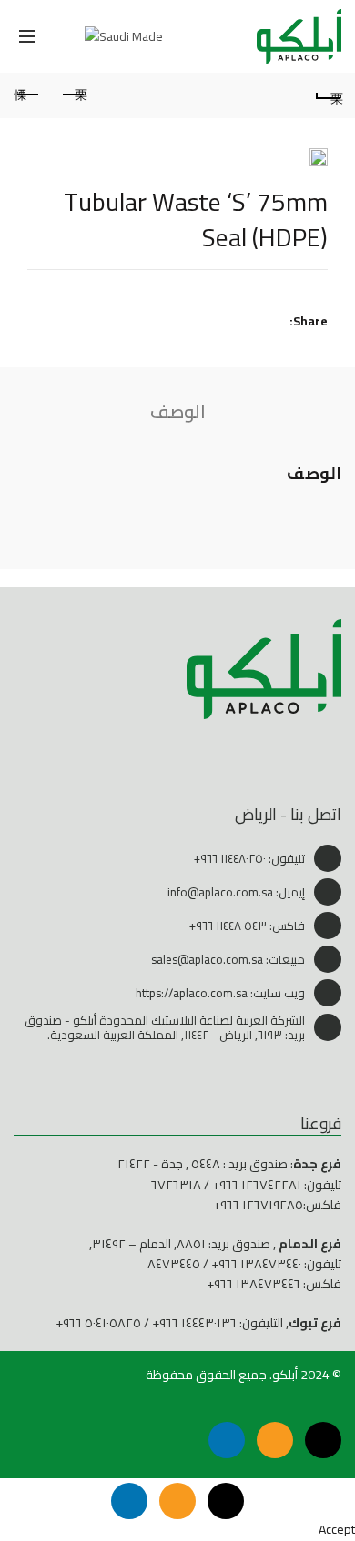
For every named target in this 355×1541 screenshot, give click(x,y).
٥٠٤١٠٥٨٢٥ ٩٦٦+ (98, 1323)
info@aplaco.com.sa (220, 892)
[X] (323, 1440)
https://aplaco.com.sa (192, 993)
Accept (337, 1529)
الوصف (178, 411)
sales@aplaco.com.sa (207, 959)
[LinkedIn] (226, 1440)
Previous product (73, 95)
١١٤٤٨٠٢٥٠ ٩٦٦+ (230, 858)
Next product (27, 95)
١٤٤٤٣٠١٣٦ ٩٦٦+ (194, 1323)
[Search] (67, 36)
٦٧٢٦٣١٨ (176, 1184)
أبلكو (285, 1374)
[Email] (275, 1440)
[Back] (327, 95)
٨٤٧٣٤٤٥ (173, 1264)
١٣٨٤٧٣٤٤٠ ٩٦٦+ (256, 1264)
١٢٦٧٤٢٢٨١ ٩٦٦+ (256, 1184)
